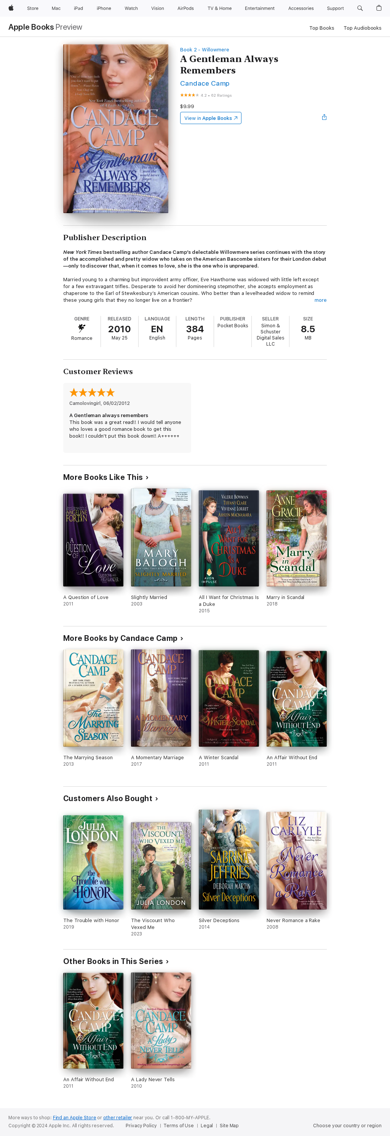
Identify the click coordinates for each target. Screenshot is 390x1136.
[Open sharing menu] (324, 117)
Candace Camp (205, 83)
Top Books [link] (321, 28)
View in (208, 118)
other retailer (117, 1117)
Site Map (229, 1125)
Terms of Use (178, 1125)
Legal (207, 1125)
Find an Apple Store (74, 1117)
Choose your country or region (347, 1125)
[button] (360, 8)
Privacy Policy (141, 1125)
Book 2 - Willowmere (204, 50)
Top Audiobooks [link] (363, 28)
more (321, 300)
